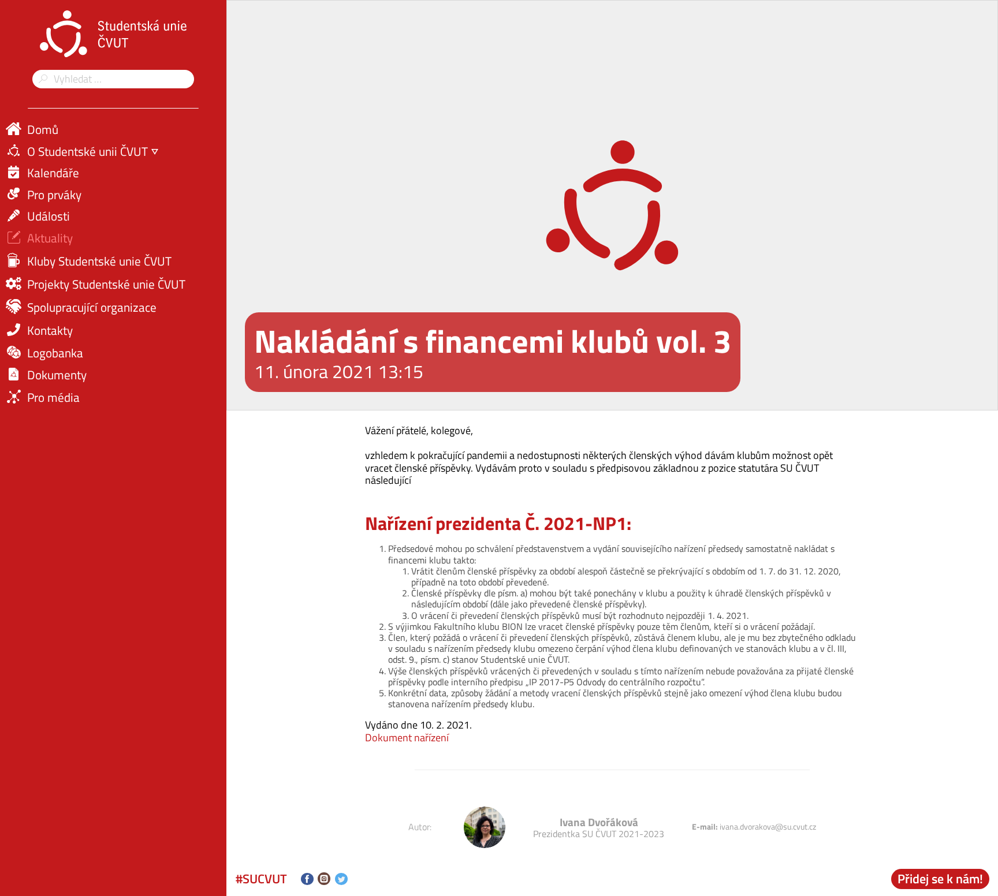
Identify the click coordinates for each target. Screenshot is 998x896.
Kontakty (50, 330)
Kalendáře (53, 172)
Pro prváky (54, 194)
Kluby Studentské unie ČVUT (99, 261)
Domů (42, 129)
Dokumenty (57, 374)
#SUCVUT (261, 878)
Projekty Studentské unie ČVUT (106, 284)
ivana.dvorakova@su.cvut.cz (768, 826)
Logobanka (55, 353)
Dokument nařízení (407, 737)
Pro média (53, 397)
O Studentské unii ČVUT (87, 151)
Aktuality (50, 238)
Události (48, 216)
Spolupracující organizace (92, 307)
